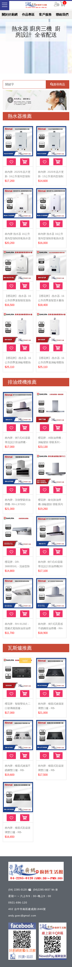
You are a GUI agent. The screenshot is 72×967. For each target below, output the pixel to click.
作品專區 (28, 14)
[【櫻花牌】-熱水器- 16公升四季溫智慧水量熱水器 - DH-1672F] (51, 265)
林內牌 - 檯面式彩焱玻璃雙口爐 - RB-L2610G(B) (17, 832)
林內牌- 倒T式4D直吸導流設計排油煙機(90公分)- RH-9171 (50, 566)
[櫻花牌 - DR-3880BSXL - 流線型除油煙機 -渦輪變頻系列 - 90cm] (18, 531)
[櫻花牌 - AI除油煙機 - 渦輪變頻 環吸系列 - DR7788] (51, 407)
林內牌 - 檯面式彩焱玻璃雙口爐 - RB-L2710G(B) (51, 770)
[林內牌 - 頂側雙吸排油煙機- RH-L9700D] (18, 469)
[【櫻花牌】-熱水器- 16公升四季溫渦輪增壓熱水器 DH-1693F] (18, 327)
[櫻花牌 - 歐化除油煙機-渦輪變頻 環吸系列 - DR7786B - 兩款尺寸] (51, 469)
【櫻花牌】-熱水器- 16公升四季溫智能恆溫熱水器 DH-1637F (18, 300)
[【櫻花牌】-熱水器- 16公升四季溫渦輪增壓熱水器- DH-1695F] (51, 327)
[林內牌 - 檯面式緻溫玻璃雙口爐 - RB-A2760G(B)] (51, 673)
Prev (10, 100)
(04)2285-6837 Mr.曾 (45, 889)
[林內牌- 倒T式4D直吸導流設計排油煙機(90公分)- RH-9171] (51, 531)
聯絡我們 (62, 14)
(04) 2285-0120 (18, 889)
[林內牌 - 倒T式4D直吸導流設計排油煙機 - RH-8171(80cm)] (18, 407)
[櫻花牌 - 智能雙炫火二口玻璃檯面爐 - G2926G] (18, 673)
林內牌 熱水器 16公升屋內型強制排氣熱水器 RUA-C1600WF (51, 238)
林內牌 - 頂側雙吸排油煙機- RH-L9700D (17, 502)
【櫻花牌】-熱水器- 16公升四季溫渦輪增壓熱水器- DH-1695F (51, 362)
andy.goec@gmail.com (22, 915)
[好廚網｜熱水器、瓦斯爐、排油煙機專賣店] (36, 5)
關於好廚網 (10, 14)
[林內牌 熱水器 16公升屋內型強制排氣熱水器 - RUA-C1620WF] (18, 203)
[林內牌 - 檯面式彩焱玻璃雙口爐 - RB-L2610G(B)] (18, 797)
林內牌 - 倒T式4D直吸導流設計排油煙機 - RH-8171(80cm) (17, 442)
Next (62, 100)
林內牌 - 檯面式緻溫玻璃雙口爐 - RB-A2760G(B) (51, 708)
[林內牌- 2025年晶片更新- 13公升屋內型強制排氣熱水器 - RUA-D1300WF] (51, 141)
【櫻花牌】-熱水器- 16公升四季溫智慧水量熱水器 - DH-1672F (51, 300)
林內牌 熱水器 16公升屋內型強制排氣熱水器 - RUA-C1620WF (18, 238)
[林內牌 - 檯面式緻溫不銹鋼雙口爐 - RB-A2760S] (18, 735)
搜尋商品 (59, 84)
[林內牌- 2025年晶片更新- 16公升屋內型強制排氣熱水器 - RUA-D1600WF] (18, 141)
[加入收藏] (11, 161)
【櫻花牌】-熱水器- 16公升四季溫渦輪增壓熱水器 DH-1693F (18, 362)
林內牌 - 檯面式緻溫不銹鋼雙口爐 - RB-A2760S (17, 770)
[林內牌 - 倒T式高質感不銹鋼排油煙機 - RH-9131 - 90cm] (51, 593)
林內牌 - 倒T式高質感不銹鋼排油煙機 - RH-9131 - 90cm (50, 628)
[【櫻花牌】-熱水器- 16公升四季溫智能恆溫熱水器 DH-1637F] (18, 265)
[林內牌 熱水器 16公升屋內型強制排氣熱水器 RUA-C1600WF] (51, 203)
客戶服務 (45, 14)
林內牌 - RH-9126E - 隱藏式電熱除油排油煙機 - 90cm (18, 628)
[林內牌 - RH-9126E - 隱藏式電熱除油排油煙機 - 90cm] (18, 593)
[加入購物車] (24, 161)
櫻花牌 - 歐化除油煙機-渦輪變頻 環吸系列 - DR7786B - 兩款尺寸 (51, 504)
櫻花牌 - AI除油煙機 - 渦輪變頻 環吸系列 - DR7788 (50, 442)
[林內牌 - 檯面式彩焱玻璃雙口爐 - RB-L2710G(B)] (51, 735)
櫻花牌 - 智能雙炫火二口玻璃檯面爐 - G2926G (17, 708)
